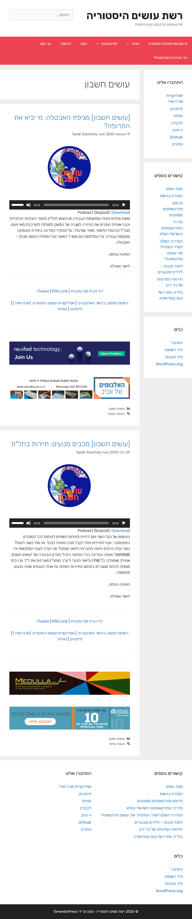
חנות (83, 44)
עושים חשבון (117, 408)
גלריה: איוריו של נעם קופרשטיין (158, 836)
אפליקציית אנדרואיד (75, 786)
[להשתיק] (28, 205)
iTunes (43, 291)
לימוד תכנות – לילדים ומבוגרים (158, 822)
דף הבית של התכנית (86, 291)
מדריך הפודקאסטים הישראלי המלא (171, 228)
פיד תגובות (174, 357)
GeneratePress (66, 911)
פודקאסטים (109, 44)
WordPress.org (169, 364)
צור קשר (45, 44)
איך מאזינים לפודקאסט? (170, 58)
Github (176, 137)
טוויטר (62, 308)
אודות (135, 44)
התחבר (177, 342)
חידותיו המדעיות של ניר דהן (161, 829)
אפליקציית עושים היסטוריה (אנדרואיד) (43, 303)
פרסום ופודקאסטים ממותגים (168, 44)
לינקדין (177, 123)
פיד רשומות (174, 349)
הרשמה (65, 44)
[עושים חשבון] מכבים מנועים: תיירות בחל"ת (70, 444)
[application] (69, 205)
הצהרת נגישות (171, 195)
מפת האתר (174, 188)
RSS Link (60, 291)
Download (120, 212)
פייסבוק (76, 308)
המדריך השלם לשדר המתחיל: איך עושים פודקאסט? (142, 815)
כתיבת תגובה (116, 414)
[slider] (18, 204)
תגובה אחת (117, 744)
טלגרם (177, 144)
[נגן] (124, 205)
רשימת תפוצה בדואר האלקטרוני (102, 303)
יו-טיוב (177, 130)
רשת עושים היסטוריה (134, 15)
